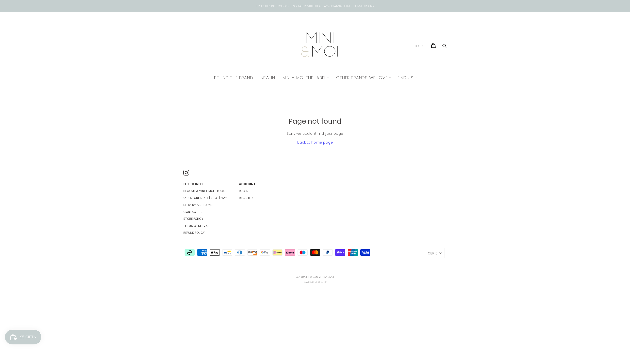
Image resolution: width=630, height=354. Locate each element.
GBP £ (433, 253)
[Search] (444, 47)
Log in (243, 191)
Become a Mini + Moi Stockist (206, 191)
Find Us (405, 78)
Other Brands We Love (362, 78)
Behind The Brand (233, 78)
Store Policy (193, 219)
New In (268, 78)
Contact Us (193, 212)
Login (419, 46)
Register (246, 198)
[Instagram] (186, 173)
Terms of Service (196, 226)
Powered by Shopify (315, 282)
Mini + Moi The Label (304, 78)
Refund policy (194, 233)
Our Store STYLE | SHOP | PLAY (205, 198)
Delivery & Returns (198, 205)
